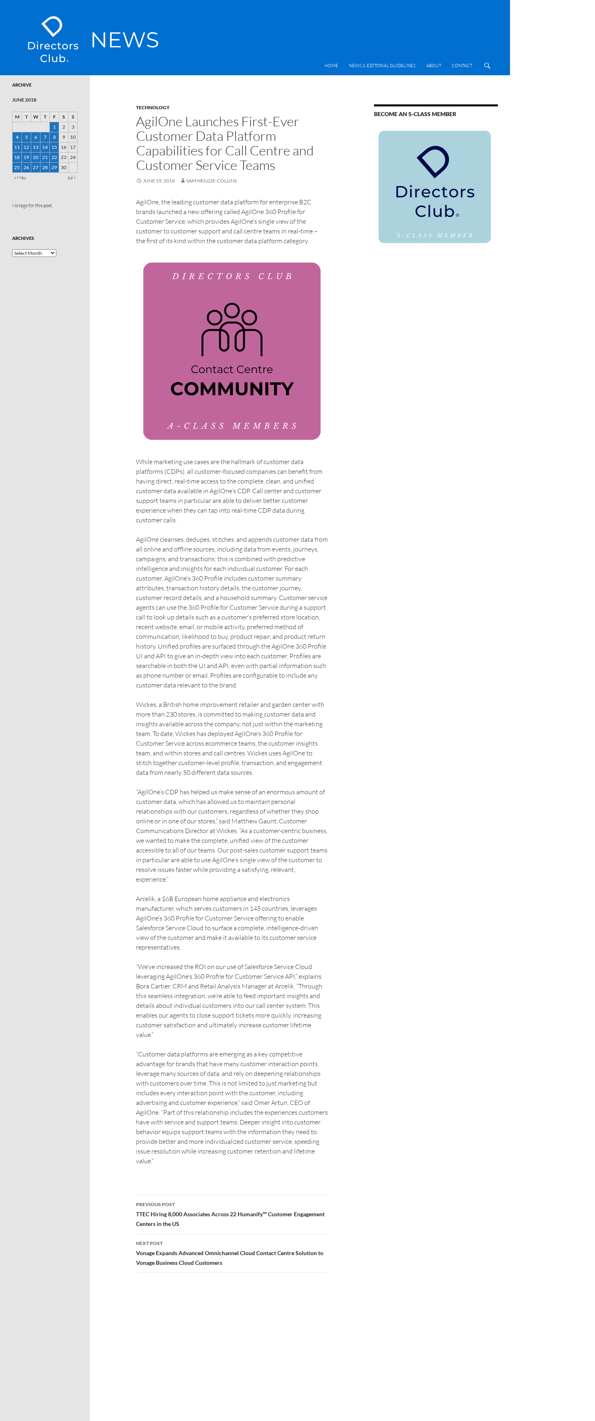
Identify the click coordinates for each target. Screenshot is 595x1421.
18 (17, 157)
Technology (153, 107)
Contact (462, 65)
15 (54, 147)
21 (45, 157)
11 (17, 147)
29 (54, 167)
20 (35, 157)
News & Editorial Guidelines (382, 65)
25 (17, 167)
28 (45, 167)
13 (35, 147)
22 (54, 157)
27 (35, 167)
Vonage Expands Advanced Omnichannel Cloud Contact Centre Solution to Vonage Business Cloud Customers (229, 1253)
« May (20, 177)
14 (45, 147)
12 (26, 147)
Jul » (71, 177)
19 (26, 157)
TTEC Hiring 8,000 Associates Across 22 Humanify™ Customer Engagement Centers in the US (230, 1214)
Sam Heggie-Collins (211, 181)
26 (26, 167)
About (433, 65)
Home (331, 65)
